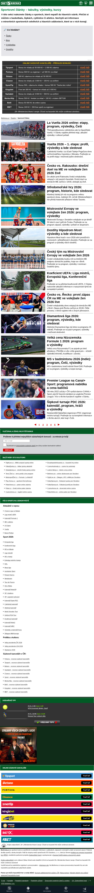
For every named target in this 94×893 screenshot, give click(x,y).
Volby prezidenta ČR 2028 (13, 643)
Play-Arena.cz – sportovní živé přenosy (18, 481)
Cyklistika (10, 45)
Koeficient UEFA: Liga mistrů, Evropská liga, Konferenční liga (68, 276)
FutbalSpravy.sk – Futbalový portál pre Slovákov (63, 485)
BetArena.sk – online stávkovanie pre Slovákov (63, 474)
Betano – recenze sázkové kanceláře (17, 666)
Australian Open (10, 571)
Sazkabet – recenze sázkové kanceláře (18, 670)
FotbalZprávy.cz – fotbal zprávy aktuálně (19, 466)
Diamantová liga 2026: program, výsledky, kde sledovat (64, 319)
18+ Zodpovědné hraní (79, 881)
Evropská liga (9, 542)
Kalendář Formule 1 (11, 518)
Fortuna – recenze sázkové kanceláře (17, 659)
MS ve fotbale (9, 549)
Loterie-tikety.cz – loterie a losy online (59, 470)
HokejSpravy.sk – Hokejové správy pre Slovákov (63, 481)
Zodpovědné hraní (35, 855)
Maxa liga (8, 568)
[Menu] (91, 3)
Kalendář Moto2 (10, 622)
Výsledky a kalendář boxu (13, 630)
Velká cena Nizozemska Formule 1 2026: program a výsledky (65, 341)
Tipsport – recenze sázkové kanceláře (17, 663)
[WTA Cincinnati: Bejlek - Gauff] (14, 707)
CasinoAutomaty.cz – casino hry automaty (61, 466)
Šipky (8, 36)
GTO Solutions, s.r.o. (8, 883)
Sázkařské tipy (9, 700)
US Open (8, 526)
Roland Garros (9, 575)
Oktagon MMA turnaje (12, 633)
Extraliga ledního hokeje (13, 560)
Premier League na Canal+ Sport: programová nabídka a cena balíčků (67, 384)
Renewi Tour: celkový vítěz (37, 716)
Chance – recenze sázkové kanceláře (17, 674)
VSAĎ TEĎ (84, 68)
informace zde (44, 865)
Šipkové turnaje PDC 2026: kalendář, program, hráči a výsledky (66, 405)
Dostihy (9, 49)
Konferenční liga (10, 546)
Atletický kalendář (10, 608)
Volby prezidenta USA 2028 (14, 646)
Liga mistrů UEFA (10, 515)
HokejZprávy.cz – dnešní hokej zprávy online (20, 470)
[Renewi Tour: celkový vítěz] (14, 715)
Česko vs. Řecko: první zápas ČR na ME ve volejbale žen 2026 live (68, 298)
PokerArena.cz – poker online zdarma (18, 485)
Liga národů (9, 553)
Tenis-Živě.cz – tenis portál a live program (19, 474)
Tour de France (10, 582)
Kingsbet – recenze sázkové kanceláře (17, 688)
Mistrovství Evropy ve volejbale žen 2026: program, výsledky (68, 212)
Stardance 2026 (10, 650)
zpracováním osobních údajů (25, 446)
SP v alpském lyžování (12, 597)
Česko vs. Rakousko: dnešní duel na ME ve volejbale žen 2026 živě (67, 169)
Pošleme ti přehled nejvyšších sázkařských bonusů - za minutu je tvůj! (35, 437)
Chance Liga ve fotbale (12, 511)
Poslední (59, 424)
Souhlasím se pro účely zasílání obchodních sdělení (34, 446)
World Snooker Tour (11, 612)
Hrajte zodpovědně (7, 860)
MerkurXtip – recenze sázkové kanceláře (18, 681)
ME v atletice (9, 522)
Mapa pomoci (64, 873)
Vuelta (7, 529)
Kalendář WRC (10, 626)
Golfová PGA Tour (10, 615)
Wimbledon (8, 579)
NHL (6, 564)
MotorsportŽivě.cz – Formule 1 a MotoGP (19, 477)
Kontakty (10, 881)
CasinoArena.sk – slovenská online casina (61, 488)
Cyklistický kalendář (11, 604)
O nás (3, 881)
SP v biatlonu (9, 593)
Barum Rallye (9, 533)
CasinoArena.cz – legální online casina (19, 492)
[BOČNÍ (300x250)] (18, 763)
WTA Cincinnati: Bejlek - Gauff (38, 708)
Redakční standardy (22, 881)
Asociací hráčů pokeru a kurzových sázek (66, 855)
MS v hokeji (8, 557)
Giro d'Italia (8, 586)
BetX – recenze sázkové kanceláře (16, 684)
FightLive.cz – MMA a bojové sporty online (20, 463)
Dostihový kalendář (11, 619)
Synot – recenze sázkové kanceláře (16, 677)
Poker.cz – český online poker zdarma (18, 488)
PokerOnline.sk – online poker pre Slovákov (61, 492)
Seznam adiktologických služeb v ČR (47, 873)
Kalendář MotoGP (10, 590)
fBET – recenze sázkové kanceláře (16, 692)
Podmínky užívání (37, 881)
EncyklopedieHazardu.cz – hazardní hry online (62, 463)
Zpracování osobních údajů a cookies (57, 881)
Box (8, 40)
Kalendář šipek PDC (11, 601)
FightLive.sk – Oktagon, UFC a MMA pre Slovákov (63, 477)
